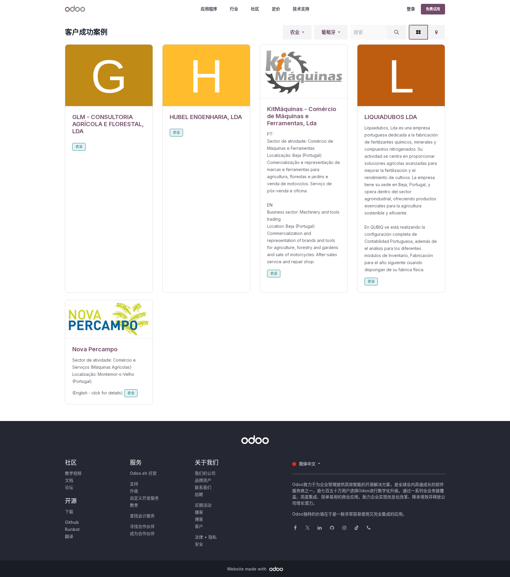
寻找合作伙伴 (142, 526)
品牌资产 (203, 480)
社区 (255, 8)
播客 (199, 512)
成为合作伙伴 (142, 533)
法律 (199, 536)
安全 (199, 544)
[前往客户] (109, 75)
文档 (69, 480)
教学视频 (73, 473)
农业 (295, 32)
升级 (134, 490)
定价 (276, 8)
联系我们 (203, 487)
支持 (134, 483)
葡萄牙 (328, 32)
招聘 (199, 494)
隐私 (212, 536)
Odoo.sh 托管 (143, 473)
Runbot (72, 529)
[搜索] (396, 32)
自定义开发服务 (144, 497)
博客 (199, 519)
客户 (199, 526)
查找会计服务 (142, 515)
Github (72, 522)
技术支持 (301, 8)
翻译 (69, 536)
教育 (134, 505)
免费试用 (433, 9)
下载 (69, 511)
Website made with (247, 568)
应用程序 (209, 8)
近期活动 (203, 505)
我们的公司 (205, 473)
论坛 (69, 487)
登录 (411, 8)
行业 (234, 8)
